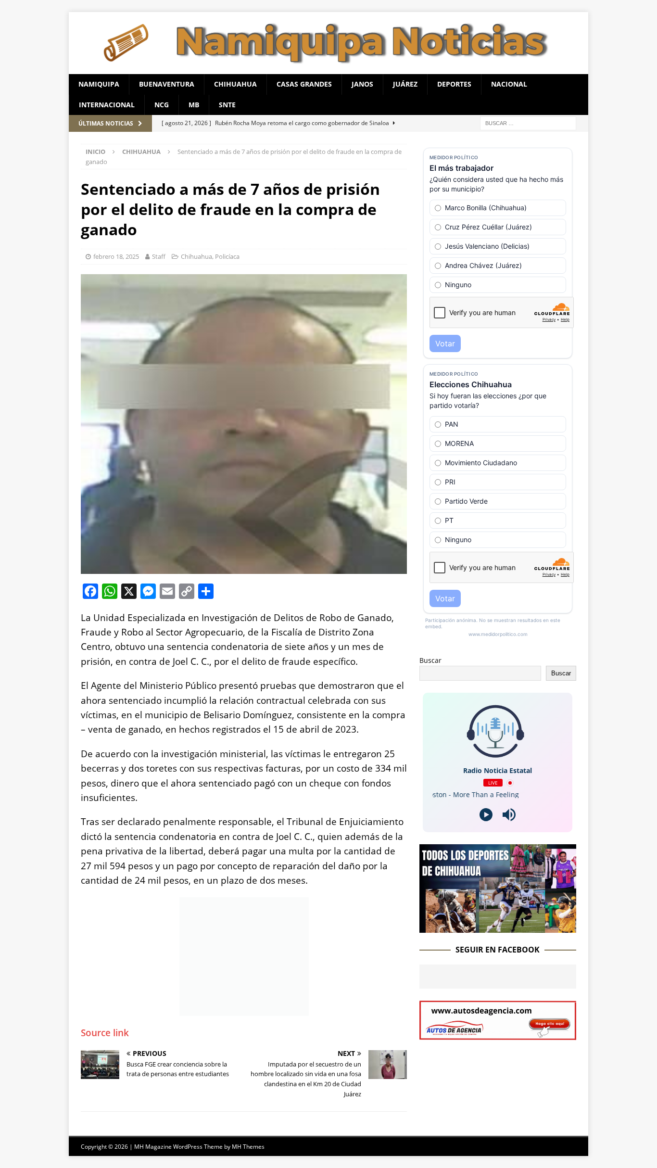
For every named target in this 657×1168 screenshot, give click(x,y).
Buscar (430, 660)
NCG (161, 104)
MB (194, 104)
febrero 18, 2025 (116, 256)
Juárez (405, 84)
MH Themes (248, 1147)
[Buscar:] (528, 122)
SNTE (227, 104)
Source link (105, 1033)
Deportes (454, 84)
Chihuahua (235, 84)
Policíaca (227, 256)
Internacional (107, 104)
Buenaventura (166, 84)
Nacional (509, 84)
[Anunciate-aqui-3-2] (497, 1034)
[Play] (486, 815)
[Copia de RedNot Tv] (497, 927)
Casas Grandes (304, 84)
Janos (362, 84)
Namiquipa (98, 84)
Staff (158, 256)
